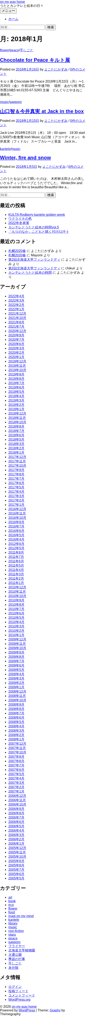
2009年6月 (16, 665)
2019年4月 (16, 396)
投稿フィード (18, 991)
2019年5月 (16, 391)
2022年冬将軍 (18, 223)
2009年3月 (16, 678)
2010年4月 (16, 622)
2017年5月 (16, 487)
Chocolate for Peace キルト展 (35, 60)
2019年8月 (16, 378)
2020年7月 (16, 339)
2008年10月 (17, 700)
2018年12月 (17, 413)
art (10, 897)
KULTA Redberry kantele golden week (36, 214)
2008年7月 (16, 713)
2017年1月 (16, 504)
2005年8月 (16, 865)
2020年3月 (16, 348)
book (12, 901)
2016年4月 (16, 539)
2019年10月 (17, 370)
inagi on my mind (21, 916)
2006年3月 (16, 835)
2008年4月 (16, 726)
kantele (5, 149)
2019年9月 (16, 374)
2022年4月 (16, 296)
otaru (12, 934)
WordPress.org (19, 999)
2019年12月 (17, 361)
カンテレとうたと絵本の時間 (30, 272)
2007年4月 (16, 778)
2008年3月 (16, 730)
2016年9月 (16, 522)
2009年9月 (16, 652)
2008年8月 (16, 709)
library (13, 923)
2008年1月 (16, 739)
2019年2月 (16, 405)
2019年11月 (17, 365)
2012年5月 (16, 548)
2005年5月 (16, 878)
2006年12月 (17, 796)
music (4, 102)
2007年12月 (17, 743)
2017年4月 (16, 491)
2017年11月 (17, 461)
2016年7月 (16, 526)
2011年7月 (16, 557)
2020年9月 (16, 335)
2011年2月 (16, 578)
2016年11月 (17, 513)
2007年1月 (16, 791)
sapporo (16, 102)
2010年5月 (16, 617)
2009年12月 (17, 639)
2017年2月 (16, 500)
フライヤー (16, 946)
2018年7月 (16, 431)
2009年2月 (16, 683)
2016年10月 (17, 517)
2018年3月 (16, 444)
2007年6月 (16, 769)
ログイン (15, 986)
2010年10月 (17, 596)
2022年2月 (16, 305)
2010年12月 (17, 587)
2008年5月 (16, 722)
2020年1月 (16, 357)
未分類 (13, 967)
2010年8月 (16, 604)
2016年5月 (16, 535)
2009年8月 (16, 657)
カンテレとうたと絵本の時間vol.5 (33, 227)
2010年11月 (17, 591)
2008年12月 (17, 691)
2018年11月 (17, 418)
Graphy (55, 1010)
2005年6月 (16, 874)
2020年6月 (16, 344)
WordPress (27, 1010)
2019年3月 (16, 400)
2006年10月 (17, 804)
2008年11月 (17, 696)
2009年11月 (17, 643)
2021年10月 (17, 318)
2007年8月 (16, 761)
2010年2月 (16, 630)
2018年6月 (16, 435)
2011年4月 (16, 570)
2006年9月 (16, 809)
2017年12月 (17, 457)
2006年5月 (16, 826)
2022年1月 (16, 309)
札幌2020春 (17, 251)
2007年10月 (17, 752)
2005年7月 (16, 869)
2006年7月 (16, 817)
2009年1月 (16, 687)
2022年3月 (16, 300)
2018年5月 (16, 439)
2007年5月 (16, 774)
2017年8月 (16, 474)
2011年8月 (16, 552)
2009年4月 (16, 674)
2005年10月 (17, 856)
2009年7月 (16, 661)
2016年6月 (16, 531)
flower (4, 50)
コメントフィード (21, 995)
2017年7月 (16, 478)
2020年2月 (16, 352)
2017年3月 (16, 496)
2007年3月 (16, 782)
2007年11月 (17, 748)
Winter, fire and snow (25, 157)
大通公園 (15, 954)
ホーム (13, 19)
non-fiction (16, 931)
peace (14, 50)
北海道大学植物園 (21, 950)
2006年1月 (16, 843)
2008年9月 (16, 704)
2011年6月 (16, 561)
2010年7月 (16, 609)
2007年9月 (16, 756)
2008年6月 (16, 717)
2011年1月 (16, 583)
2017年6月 (16, 483)
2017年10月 (17, 465)
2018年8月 (16, 426)
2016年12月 (17, 509)
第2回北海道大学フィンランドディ (34, 259)
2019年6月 (16, 387)
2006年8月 (16, 813)
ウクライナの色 (20, 218)
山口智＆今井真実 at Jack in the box (42, 111)
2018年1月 (16, 452)
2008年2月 (16, 735)
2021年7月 (16, 326)
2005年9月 (16, 861)
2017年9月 (16, 470)
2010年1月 (16, 635)
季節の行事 (16, 959)
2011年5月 (16, 565)
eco (11, 905)
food (11, 912)
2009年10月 (17, 648)
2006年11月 (17, 800)
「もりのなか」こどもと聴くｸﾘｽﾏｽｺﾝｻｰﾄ (38, 231)
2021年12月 (17, 313)
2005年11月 (17, 852)
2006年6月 (16, 822)
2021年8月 (16, 322)
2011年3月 (16, 574)
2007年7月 (16, 765)
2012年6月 (16, 544)
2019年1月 (16, 409)
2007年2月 (16, 787)
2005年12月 (17, 848)
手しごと (26, 50)
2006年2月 (16, 839)
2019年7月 (16, 383)
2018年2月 (16, 448)
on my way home (12, 2)
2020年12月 (17, 331)
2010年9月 (16, 600)
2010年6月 (16, 613)
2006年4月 (16, 830)
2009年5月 (16, 670)
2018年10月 (17, 422)
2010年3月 (16, 626)
